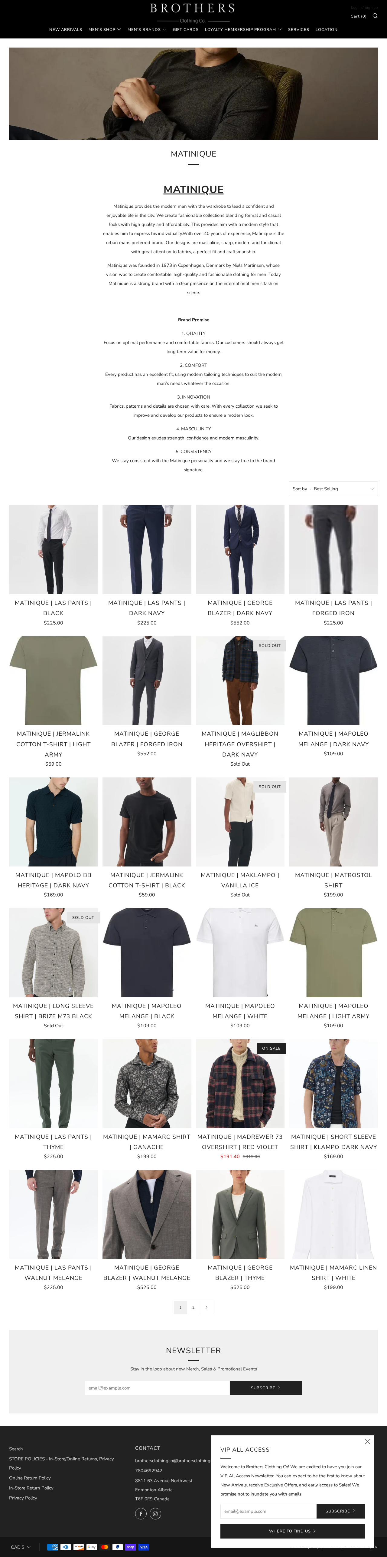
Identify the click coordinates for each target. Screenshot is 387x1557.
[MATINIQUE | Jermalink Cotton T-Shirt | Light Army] (53, 680)
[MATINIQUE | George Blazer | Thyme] (240, 1214)
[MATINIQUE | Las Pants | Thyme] (53, 1083)
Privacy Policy (23, 1498)
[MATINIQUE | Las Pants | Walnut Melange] (53, 1214)
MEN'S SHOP (102, 29)
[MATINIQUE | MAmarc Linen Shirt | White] (333, 1214)
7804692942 (148, 1471)
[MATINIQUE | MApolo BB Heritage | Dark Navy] (53, 821)
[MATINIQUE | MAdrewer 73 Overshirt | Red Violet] (240, 1083)
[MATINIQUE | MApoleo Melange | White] (240, 952)
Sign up (371, 7)
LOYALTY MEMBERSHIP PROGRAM (240, 29)
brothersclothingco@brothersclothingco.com (179, 1461)
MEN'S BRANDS (144, 29)
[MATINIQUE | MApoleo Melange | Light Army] (333, 952)
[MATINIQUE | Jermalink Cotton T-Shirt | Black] (146, 821)
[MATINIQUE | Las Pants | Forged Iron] (333, 549)
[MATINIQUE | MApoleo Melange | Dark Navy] (333, 680)
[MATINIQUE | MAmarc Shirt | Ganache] (146, 1083)
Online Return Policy (30, 1478)
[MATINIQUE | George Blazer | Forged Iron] (146, 680)
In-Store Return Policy (31, 1488)
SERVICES (298, 29)
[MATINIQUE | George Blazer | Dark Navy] (240, 549)
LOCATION (327, 29)
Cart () (359, 16)
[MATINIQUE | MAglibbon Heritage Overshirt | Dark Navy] (240, 680)
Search (16, 1449)
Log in (356, 7)
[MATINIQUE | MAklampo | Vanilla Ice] (240, 821)
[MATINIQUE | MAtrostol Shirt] (333, 821)
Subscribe (263, 1388)
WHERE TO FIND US (290, 1531)
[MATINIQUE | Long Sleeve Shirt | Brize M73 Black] (53, 952)
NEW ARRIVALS (65, 29)
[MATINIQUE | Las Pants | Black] (53, 549)
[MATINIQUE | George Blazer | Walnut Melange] (146, 1214)
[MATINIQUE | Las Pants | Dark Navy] (146, 549)
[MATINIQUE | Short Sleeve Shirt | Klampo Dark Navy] (333, 1083)
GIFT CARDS (186, 29)
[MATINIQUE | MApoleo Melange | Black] (146, 952)
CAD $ (17, 1547)
